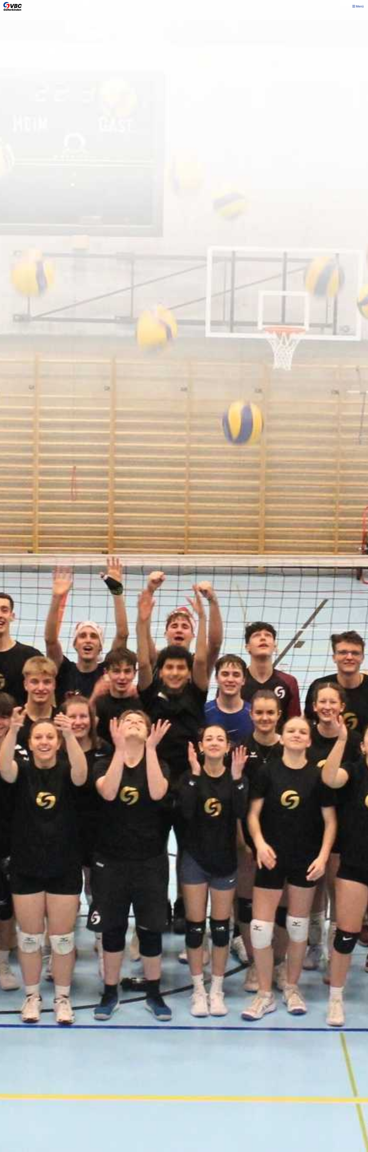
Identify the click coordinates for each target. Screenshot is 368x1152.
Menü (359, 6)
